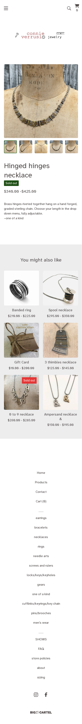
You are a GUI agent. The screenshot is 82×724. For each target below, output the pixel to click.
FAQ (41, 649)
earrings (41, 518)
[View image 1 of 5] (10, 146)
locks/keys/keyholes (41, 575)
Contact (41, 492)
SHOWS (41, 639)
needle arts (41, 556)
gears (41, 584)
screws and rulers (41, 565)
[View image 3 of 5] (41, 146)
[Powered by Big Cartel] (41, 712)
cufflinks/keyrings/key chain (41, 603)
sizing (41, 677)
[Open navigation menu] (6, 8)
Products (41, 482)
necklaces (41, 537)
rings (41, 546)
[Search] (69, 8)
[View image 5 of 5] (71, 146)
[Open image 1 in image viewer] (41, 101)
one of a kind (41, 594)
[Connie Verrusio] (41, 35)
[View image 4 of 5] (56, 146)
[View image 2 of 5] (25, 146)
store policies (41, 658)
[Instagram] (36, 695)
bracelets (41, 527)
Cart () (41, 501)
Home (41, 473)
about (41, 668)
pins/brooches (41, 613)
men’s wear (41, 623)
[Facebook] (46, 695)
